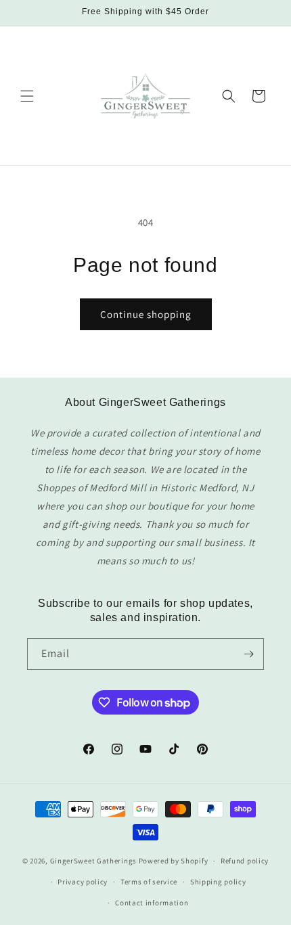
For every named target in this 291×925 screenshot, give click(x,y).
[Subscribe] (248, 654)
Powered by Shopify (173, 860)
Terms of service (148, 881)
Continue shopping (146, 314)
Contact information (151, 902)
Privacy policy (83, 881)
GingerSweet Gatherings (93, 860)
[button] (27, 96)
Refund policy (245, 860)
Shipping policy (218, 881)
